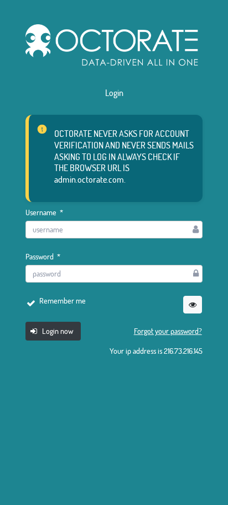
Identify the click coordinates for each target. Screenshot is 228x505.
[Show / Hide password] (192, 304)
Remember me (62, 301)
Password (42, 257)
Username (44, 212)
